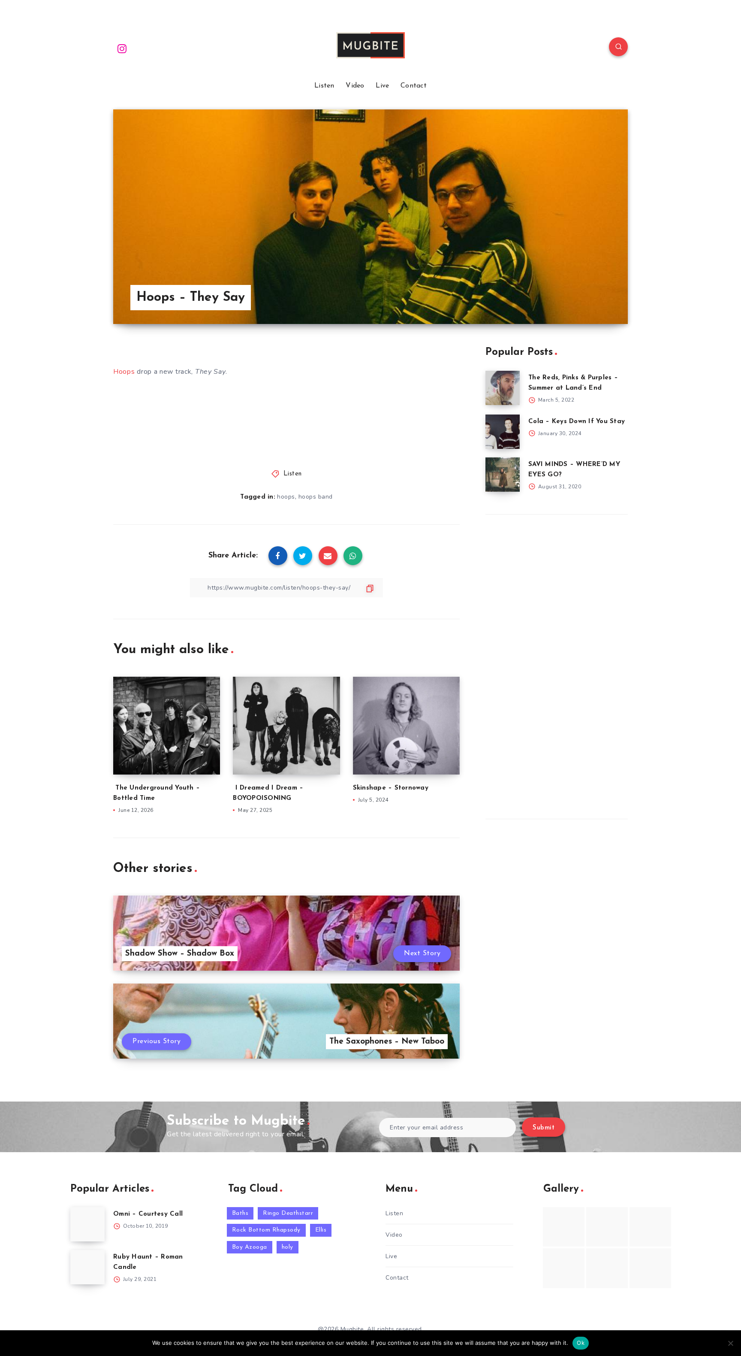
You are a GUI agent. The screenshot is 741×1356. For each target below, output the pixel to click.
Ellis (321, 1230)
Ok (580, 1342)
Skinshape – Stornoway (390, 788)
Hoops (124, 371)
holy (287, 1247)
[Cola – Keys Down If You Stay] (502, 432)
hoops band (315, 497)
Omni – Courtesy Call (148, 1214)
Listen (324, 85)
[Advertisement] (549, 664)
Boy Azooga (249, 1247)
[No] (730, 1343)
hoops (286, 497)
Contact (414, 85)
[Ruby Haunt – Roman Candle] (87, 1267)
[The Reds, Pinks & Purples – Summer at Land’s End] (502, 388)
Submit (543, 1128)
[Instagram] (122, 48)
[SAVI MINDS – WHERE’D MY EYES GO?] (502, 474)
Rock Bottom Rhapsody (266, 1230)
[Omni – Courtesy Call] (87, 1224)
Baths (240, 1213)
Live (382, 85)
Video (355, 85)
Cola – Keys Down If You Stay (576, 421)
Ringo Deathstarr (288, 1213)
